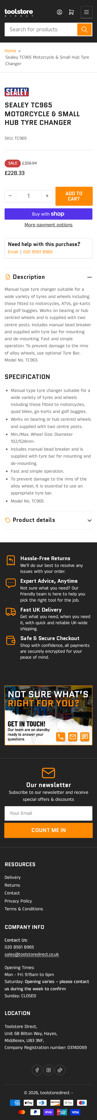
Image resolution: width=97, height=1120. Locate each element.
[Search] (84, 29)
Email (14, 252)
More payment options (48, 225)
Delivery (13, 877)
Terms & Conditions (24, 909)
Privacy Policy (18, 901)
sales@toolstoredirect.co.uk (32, 954)
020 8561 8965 (38, 252)
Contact (12, 893)
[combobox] (48, 29)
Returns (12, 885)
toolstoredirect (55, 1093)
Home (10, 51)
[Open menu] (86, 12)
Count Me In (48, 830)
